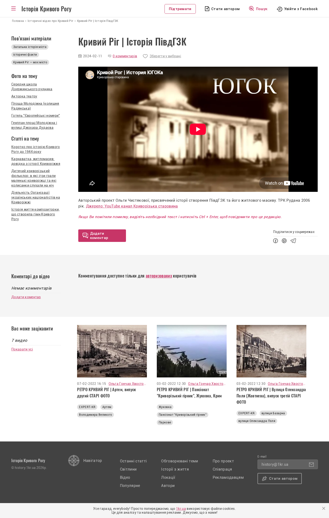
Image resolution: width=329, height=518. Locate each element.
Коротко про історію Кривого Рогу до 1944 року (35, 149)
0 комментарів (125, 56)
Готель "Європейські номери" (35, 115)
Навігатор (92, 460)
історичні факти (25, 54)
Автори (168, 485)
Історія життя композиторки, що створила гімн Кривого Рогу (35, 214)
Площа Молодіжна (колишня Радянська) (35, 106)
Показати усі (22, 349)
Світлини (128, 469)
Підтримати (180, 9)
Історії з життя (175, 469)
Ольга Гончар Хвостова (128, 384)
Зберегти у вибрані (165, 56)
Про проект (223, 461)
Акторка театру (24, 96)
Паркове (165, 422)
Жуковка (165, 407)
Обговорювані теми (179, 461)
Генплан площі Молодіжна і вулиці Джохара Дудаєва (34, 125)
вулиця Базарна (273, 413)
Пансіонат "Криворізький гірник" (182, 414)
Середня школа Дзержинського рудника (32, 86)
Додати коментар (26, 297)
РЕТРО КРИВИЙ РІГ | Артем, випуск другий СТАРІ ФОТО (106, 393)
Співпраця (222, 469)
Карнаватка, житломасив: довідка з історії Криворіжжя (35, 161)
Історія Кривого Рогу (46, 9)
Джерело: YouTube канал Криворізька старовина (132, 206)
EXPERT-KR (87, 407)
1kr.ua (181, 509)
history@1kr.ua (275, 464)
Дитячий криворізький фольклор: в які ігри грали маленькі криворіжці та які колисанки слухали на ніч (33, 178)
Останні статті (133, 461)
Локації (168, 477)
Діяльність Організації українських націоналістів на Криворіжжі (35, 197)
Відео (125, 477)
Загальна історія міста (29, 47)
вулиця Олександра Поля (256, 421)
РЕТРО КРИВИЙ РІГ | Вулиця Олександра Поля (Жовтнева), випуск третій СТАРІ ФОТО (271, 396)
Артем (107, 407)
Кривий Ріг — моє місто (30, 62)
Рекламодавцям (228, 477)
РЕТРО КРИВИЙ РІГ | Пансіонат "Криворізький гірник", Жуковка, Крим (189, 393)
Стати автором (225, 9)
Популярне (130, 485)
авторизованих (159, 276)
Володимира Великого (95, 414)
